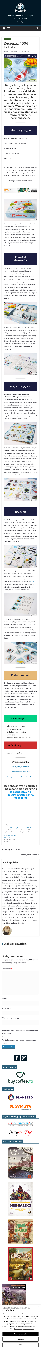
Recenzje (7, 39)
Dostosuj (20, 1339)
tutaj (32, 581)
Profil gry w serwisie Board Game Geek (20, 777)
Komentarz (7, 969)
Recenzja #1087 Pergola (11, 828)
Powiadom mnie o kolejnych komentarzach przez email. (20, 1032)
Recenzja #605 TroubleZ (12, 850)
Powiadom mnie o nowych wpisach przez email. (19, 1041)
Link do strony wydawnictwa (20, 772)
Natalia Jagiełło (25, 51)
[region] (20, 1327)
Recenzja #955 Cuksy (27, 828)
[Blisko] (39, 1306)
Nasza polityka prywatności (24, 1329)
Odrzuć (20, 1345)
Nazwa (5, 999)
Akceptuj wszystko (20, 1334)
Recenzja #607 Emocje (29, 854)
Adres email (7, 1008)
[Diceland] (4, 28)
